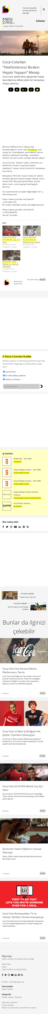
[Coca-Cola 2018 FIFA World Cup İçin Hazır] (11, 231)
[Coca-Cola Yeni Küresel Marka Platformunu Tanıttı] (32, 231)
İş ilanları (7, 453)
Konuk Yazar (18, 281)
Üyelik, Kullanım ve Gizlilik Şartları (14, 969)
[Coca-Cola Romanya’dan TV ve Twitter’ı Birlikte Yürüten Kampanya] (24, 894)
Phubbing (32, 149)
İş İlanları (40, 21)
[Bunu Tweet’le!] (17, 90)
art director (18, 506)
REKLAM (42, 279)
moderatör (18, 462)
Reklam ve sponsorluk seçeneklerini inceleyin (19, 1007)
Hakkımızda (6, 964)
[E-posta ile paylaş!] (37, 90)
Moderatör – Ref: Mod (23, 458)
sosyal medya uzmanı (21, 473)
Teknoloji (18, 997)
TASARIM (42, 756)
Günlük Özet (10, 372)
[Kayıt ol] (42, 386)
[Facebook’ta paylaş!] (10, 90)
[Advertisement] (24, 420)
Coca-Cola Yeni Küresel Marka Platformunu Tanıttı (31, 239)
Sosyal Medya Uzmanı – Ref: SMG (27, 481)
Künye (4, 967)
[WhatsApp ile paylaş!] (31, 90)
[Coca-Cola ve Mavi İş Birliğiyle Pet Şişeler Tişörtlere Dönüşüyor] (24, 713)
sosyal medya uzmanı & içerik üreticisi (27, 498)
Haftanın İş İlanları (13, 379)
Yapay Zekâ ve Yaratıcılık (13, 26)
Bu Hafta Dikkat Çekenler (15, 375)
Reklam (4, 997)
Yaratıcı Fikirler (7, 989)
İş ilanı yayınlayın (8, 1005)
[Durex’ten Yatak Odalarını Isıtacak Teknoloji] (11, 255)
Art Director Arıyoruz (22, 503)
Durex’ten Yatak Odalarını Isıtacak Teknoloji (10, 264)
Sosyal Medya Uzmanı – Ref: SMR (27, 470)
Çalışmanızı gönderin (9, 1002)
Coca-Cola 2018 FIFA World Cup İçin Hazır (11, 239)
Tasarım (11, 997)
